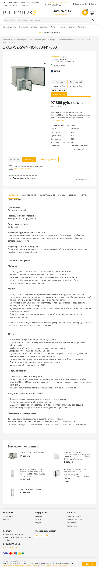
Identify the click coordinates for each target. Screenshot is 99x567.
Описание (13, 195)
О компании (8, 516)
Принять (89, 564)
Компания (23, 27)
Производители (9, 27)
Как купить (71, 523)
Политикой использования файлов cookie (20, 565)
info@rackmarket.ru (59, 2)
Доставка (44, 27)
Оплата (34, 27)
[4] (58, 57)
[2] (54, 57)
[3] (56, 57)
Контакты (82, 27)
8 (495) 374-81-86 (62, 11)
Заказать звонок (60, 14)
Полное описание (58, 120)
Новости (62, 27)
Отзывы (61, 195)
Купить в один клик (48, 159)
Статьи (72, 27)
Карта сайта (72, 526)
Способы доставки (74, 519)
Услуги (53, 27)
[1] (52, 57)
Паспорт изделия (47, 195)
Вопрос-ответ (15, 200)
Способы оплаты (74, 516)
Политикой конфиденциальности (53, 565)
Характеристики (29, 195)
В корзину (29, 159)
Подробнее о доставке (23, 169)
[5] (60, 57)
